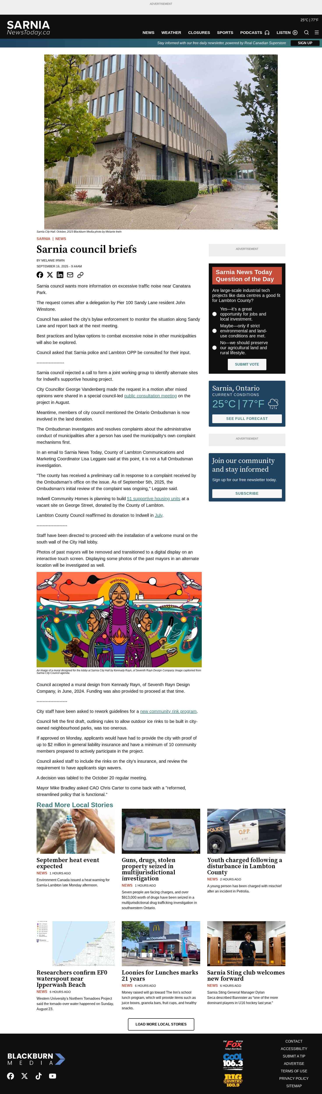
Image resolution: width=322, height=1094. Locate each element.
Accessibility (294, 1049)
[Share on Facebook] (40, 275)
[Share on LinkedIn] (60, 275)
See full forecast (247, 419)
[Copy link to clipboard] (80, 275)
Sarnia (43, 239)
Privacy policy (294, 1078)
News (60, 239)
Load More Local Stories (161, 1024)
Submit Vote (247, 364)
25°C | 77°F (309, 20)
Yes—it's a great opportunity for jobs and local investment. (243, 314)
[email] (70, 275)
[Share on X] (50, 275)
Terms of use (294, 1071)
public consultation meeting (150, 395)
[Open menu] (317, 32)
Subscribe (247, 493)
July (158, 515)
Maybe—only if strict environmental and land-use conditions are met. (243, 330)
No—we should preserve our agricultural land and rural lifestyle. (244, 347)
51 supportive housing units (153, 498)
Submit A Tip (294, 1056)
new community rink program (168, 711)
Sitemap (294, 1086)
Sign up (305, 43)
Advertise (294, 1064)
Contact (294, 1041)
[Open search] (306, 32)
